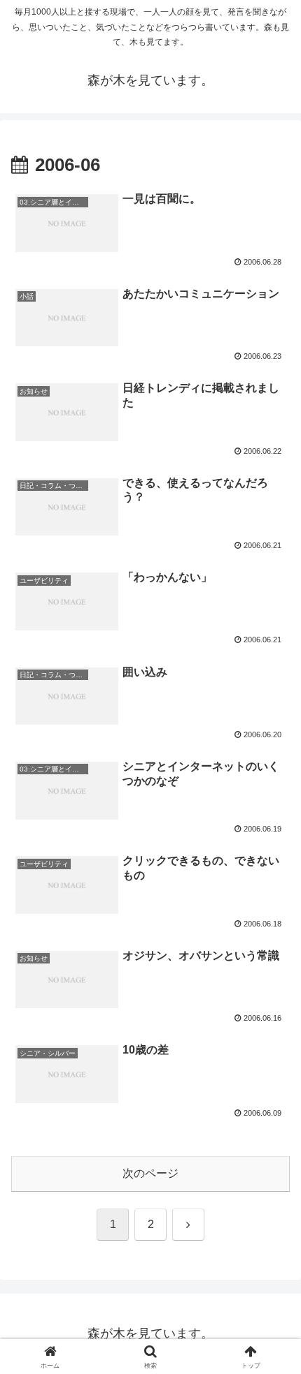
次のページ (150, 1173)
